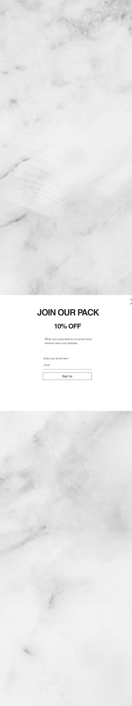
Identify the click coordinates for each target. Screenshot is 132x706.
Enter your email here (56, 358)
